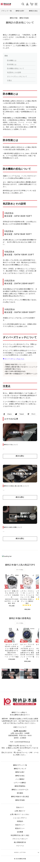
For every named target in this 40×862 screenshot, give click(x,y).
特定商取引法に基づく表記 (20, 835)
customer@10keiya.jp (22, 742)
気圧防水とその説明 (14, 72)
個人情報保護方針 (20, 842)
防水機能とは (11, 60)
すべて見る (20, 569)
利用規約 (20, 821)
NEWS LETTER (20, 852)
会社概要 (20, 832)
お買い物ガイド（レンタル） (20, 814)
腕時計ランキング (20, 768)
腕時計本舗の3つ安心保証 (20, 796)
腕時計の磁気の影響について (13, 527)
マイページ (20, 846)
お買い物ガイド (20, 811)
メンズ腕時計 (20, 779)
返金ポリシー (20, 825)
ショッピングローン (20, 818)
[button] (27, 605)
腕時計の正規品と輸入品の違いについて (16, 485)
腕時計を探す (20, 772)
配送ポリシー (20, 828)
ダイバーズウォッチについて (17, 76)
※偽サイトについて (20, 727)
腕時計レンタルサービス (20, 789)
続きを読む (20, 456)
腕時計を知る (20, 775)
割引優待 (20, 793)
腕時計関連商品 (20, 786)
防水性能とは (11, 64)
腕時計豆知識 (24, 18)
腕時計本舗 (14, 18)
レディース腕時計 (20, 782)
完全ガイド (20, 807)
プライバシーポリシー (20, 839)
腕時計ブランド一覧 (20, 765)
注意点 (9, 80)
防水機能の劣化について (15, 68)
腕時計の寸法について (11, 444)
